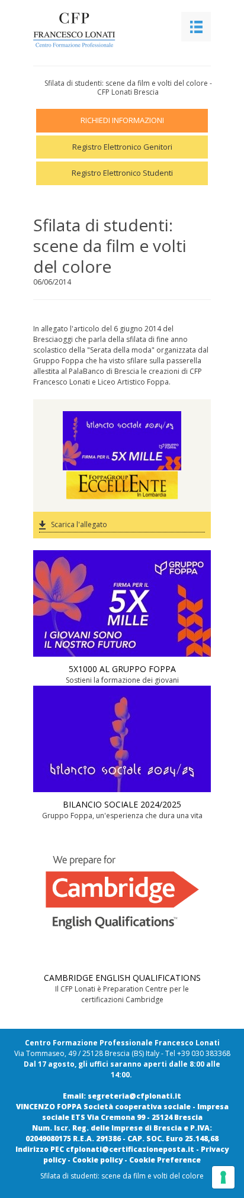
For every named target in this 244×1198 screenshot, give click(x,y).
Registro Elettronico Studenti (122, 172)
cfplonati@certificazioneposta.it (130, 1149)
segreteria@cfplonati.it (134, 1096)
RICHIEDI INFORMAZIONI (122, 120)
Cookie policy (97, 1160)
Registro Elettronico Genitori (122, 146)
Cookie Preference (165, 1160)
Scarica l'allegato (79, 524)
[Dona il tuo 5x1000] (122, 455)
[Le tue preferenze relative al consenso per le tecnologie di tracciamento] (223, 1177)
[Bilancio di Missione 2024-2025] (122, 426)
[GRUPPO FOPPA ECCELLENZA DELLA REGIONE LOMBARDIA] (122, 485)
